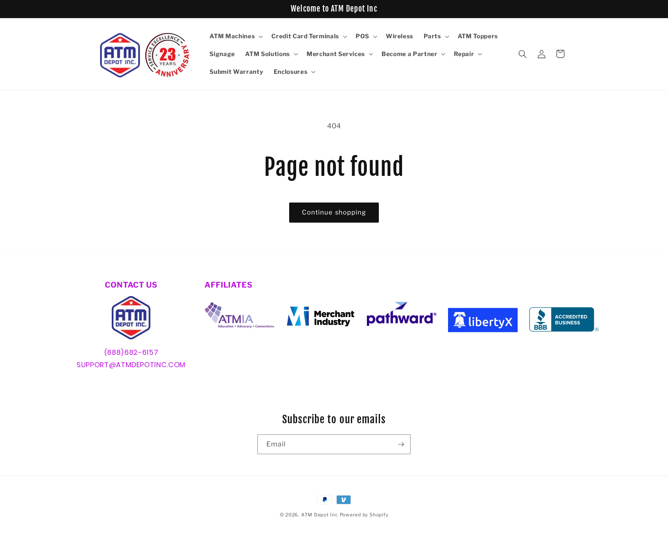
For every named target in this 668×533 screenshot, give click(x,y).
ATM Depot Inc (319, 515)
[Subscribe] (401, 444)
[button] (235, 36)
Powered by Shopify (364, 515)
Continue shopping (334, 212)
